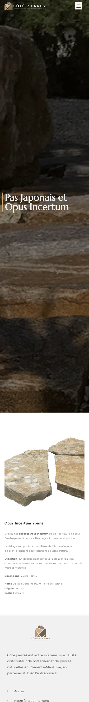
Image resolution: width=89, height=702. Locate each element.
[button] (78, 5)
